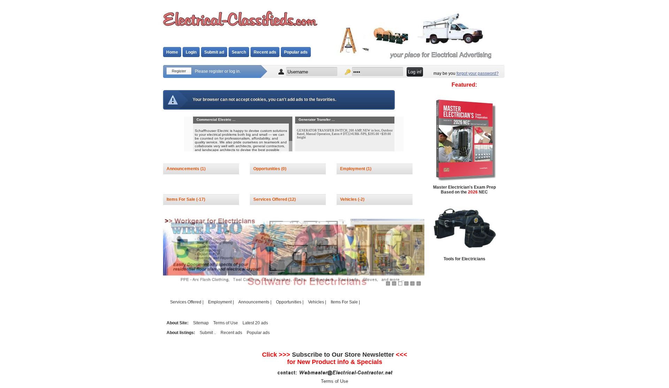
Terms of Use (225, 322)
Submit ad (214, 52)
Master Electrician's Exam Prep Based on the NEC (464, 190)
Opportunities (267, 168)
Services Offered (270, 199)
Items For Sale (181, 199)
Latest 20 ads (255, 322)
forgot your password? (477, 73)
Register (179, 71)
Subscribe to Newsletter (343, 354)
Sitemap (201, 322)
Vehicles (349, 199)
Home (172, 52)
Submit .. (208, 332)
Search (239, 52)
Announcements (183, 168)
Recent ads (265, 52)
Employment (353, 168)
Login (191, 52)
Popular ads (296, 52)
